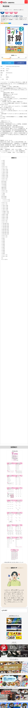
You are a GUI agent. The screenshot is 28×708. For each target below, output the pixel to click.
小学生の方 (6, 9)
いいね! (26, 24)
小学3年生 (15, 12)
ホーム (1, 9)
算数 (2, 12)
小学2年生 (11, 12)
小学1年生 (6, 12)
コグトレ (10, 9)
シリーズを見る (8, 62)
